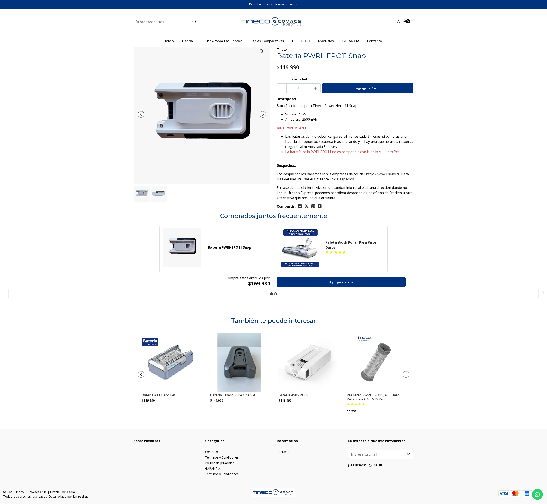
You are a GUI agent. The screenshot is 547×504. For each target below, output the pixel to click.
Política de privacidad (219, 463)
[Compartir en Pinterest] (313, 206)
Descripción (286, 98)
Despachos (346, 179)
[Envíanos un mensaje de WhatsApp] (537, 494)
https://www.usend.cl (382, 174)
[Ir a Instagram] (375, 465)
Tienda (187, 41)
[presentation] (141, 114)
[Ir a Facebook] (370, 465)
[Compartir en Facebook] (300, 206)
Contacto (374, 41)
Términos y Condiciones (221, 457)
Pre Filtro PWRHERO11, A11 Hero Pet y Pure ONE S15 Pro (373, 397)
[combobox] (180, 21)
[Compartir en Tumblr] (320, 206)
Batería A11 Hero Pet (158, 395)
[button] (272, 293)
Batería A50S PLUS (293, 395)
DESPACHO (301, 41)
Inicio (169, 41)
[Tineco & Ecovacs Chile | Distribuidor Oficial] (273, 21)
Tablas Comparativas (267, 41)
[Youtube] (381, 465)
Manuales (326, 41)
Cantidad (299, 79)
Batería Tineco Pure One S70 (233, 395)
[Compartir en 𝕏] (306, 206)
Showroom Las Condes (224, 41)
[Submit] (194, 21)
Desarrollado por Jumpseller (68, 496)
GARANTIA (350, 41)
